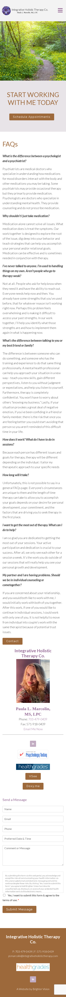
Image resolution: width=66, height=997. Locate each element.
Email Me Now (33, 729)
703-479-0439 (37, 719)
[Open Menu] (60, 11)
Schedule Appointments (31, 116)
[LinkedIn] (33, 744)
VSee (33, 776)
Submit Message (19, 909)
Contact (12, 641)
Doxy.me (33, 786)
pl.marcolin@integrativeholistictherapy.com (33, 955)
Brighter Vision (41, 989)
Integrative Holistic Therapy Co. (33, 939)
